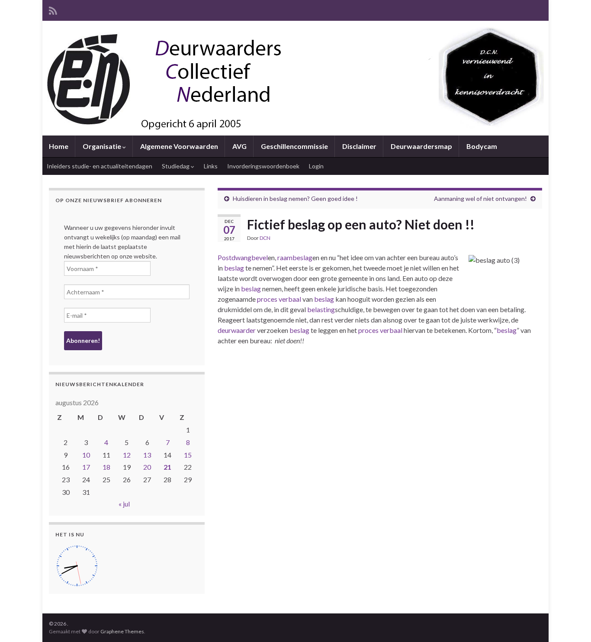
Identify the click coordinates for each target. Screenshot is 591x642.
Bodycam (481, 146)
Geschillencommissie (294, 146)
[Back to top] (571, 622)
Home (58, 146)
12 (127, 455)
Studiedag (176, 166)
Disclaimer (359, 146)
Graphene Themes (122, 631)
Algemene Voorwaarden (179, 146)
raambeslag (294, 257)
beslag (234, 268)
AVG (239, 146)
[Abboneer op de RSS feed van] (53, 9)
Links (211, 166)
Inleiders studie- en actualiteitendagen (99, 166)
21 (167, 467)
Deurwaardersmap (421, 146)
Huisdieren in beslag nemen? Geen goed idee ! (295, 198)
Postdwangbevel (243, 257)
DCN (265, 238)
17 (86, 467)
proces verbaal (279, 299)
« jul (124, 504)
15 (188, 455)
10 (86, 455)
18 (106, 467)
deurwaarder (237, 330)
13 (147, 455)
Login (316, 166)
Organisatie (102, 146)
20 (147, 467)
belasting (321, 309)
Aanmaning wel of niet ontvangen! (480, 198)
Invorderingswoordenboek (263, 166)
